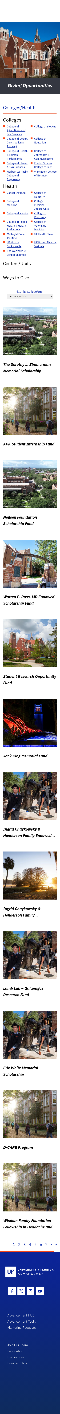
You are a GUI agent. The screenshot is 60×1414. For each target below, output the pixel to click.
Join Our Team (17, 1345)
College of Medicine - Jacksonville (41, 205)
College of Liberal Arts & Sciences (17, 165)
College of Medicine (13, 203)
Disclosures (15, 1357)
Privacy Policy (17, 1363)
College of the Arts (45, 126)
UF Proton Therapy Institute (45, 244)
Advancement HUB (20, 1315)
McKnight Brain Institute (15, 236)
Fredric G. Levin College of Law (43, 165)
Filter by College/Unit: (30, 291)
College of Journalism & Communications (43, 154)
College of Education (40, 140)
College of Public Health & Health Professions (17, 225)
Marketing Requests (21, 1327)
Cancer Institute (16, 192)
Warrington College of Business (45, 173)
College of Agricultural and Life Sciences (16, 130)
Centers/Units (17, 263)
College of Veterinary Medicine (40, 225)
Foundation (15, 1351)
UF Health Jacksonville (14, 244)
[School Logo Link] (28, 1272)
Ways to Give (16, 278)
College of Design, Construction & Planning (17, 142)
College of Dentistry (40, 194)
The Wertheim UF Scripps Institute (17, 252)
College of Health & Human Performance (17, 154)
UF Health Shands (44, 234)
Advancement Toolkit (22, 1321)
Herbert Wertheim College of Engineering (17, 175)
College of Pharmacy (40, 215)
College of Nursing (17, 213)
